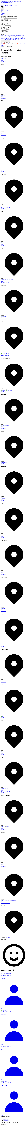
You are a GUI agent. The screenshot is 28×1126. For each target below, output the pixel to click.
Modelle (2, 5)
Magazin (3, 45)
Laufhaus (13, 37)
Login (13, 1)
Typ (1, 27)
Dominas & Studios (20, 35)
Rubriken (3, 34)
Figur (2, 23)
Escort (16, 5)
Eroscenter (3, 38)
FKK (7, 38)
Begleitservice (8, 35)
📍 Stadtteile (20, 44)
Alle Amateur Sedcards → (6, 973)
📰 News (14, 44)
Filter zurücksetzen (5, 40)
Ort (1, 17)
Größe (2, 24)
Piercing (2, 31)
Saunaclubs (10, 38)
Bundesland (3, 16)
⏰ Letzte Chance (7, 44)
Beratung (13, 39)
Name (2, 19)
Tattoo (2, 33)
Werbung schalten (5, 10)
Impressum (3, 1)
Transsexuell (3, 37)
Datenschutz (8, 1)
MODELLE (3, 61)
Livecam (9, 39)
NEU (2, 44)
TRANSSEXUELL (5, 282)
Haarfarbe (3, 26)
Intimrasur (3, 30)
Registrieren (18, 1)
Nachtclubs (22, 38)
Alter (2, 22)
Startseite (3, 13)
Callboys (5, 39)
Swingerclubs (17, 38)
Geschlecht (3, 20)
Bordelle (6, 5)
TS (13, 5)
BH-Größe (3, 28)
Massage (11, 5)
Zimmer (18, 39)
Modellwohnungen (19, 37)
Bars (2, 39)
